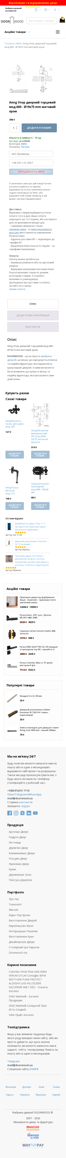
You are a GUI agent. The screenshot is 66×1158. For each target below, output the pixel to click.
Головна (9, 43)
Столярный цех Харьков (24, 947)
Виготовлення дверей (23, 920)
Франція (41, 1094)
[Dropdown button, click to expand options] (37, 9)
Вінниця (11, 1087)
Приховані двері (19, 864)
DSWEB (34, 1069)
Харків (56, 1094)
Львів (56, 1087)
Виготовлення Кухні (21, 936)
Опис (33, 303)
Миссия (13, 909)
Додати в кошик (39, 127)
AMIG (18, 43)
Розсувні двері (18, 858)
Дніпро (26, 1087)
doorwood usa (18, 952)
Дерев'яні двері (18, 848)
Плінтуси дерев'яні (20, 880)
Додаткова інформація (33, 315)
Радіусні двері (17, 837)
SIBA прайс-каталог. (21, 1015)
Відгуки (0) (33, 326)
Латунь (25, 146)
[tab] (33, 304)
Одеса (10, 1094)
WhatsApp (34, 794)
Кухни (12, 869)
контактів (26, 802)
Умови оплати (17, 289)
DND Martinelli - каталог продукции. (24, 998)
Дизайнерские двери (22, 942)
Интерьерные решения (23, 931)
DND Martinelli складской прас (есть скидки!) (28, 1007)
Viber (10, 794)
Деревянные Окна (20, 874)
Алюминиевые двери (22, 853)
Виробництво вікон (21, 926)
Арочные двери (18, 831)
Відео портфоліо (19, 915)
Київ (41, 1087)
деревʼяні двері (17, 229)
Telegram (21, 794)
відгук (26, 806)
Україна (25, 1094)
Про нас (14, 899)
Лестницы (15, 842)
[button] (51, 69)
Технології (15, 904)
